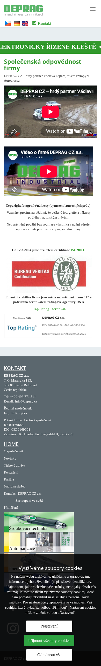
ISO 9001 (77, 250)
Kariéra (9, 479)
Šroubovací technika (28, 528)
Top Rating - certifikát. (49, 309)
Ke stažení (11, 472)
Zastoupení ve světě (30, 500)
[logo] (21, 9)
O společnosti (13, 451)
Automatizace (22, 548)
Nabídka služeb (15, 486)
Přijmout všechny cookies (49, 640)
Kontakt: (10, 493)
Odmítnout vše (49, 655)
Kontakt (15, 368)
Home (11, 444)
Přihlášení (11, 507)
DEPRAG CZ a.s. (29, 493)
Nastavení (49, 626)
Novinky (10, 458)
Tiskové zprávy (15, 465)
